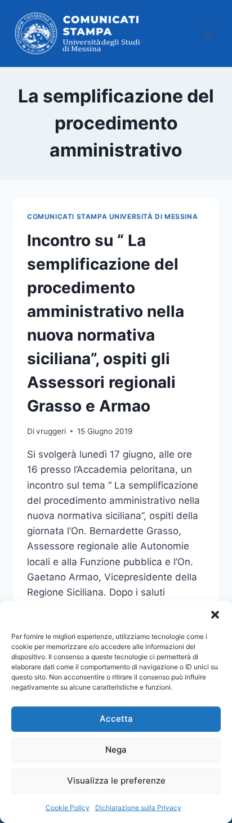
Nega (116, 749)
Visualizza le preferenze (116, 780)
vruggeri (51, 431)
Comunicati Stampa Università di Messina (112, 216)
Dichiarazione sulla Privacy (138, 807)
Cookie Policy (68, 807)
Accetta (116, 718)
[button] (215, 614)
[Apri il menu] (208, 33)
